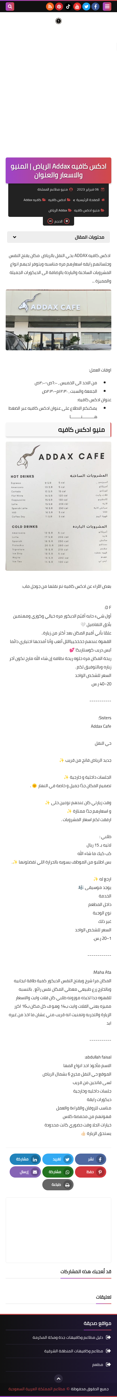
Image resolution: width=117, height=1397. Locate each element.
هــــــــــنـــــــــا (83, 417)
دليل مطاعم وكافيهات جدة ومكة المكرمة (68, 1338)
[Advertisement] (58, 88)
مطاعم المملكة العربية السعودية (37, 1389)
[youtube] (77, 6)
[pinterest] (59, 6)
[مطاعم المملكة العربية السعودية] (58, 21)
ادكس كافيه (57, 200)
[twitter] (86, 6)
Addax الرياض (58, 210)
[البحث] (10, 6)
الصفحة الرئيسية (88, 200)
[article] (58, 1216)
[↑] (58, 1378)
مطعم (97, 1364)
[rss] (50, 6)
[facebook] (95, 6)
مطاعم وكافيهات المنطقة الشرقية (73, 1351)
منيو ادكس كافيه (87, 210)
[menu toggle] (107, 6)
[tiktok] (68, 6)
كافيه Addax (32, 200)
